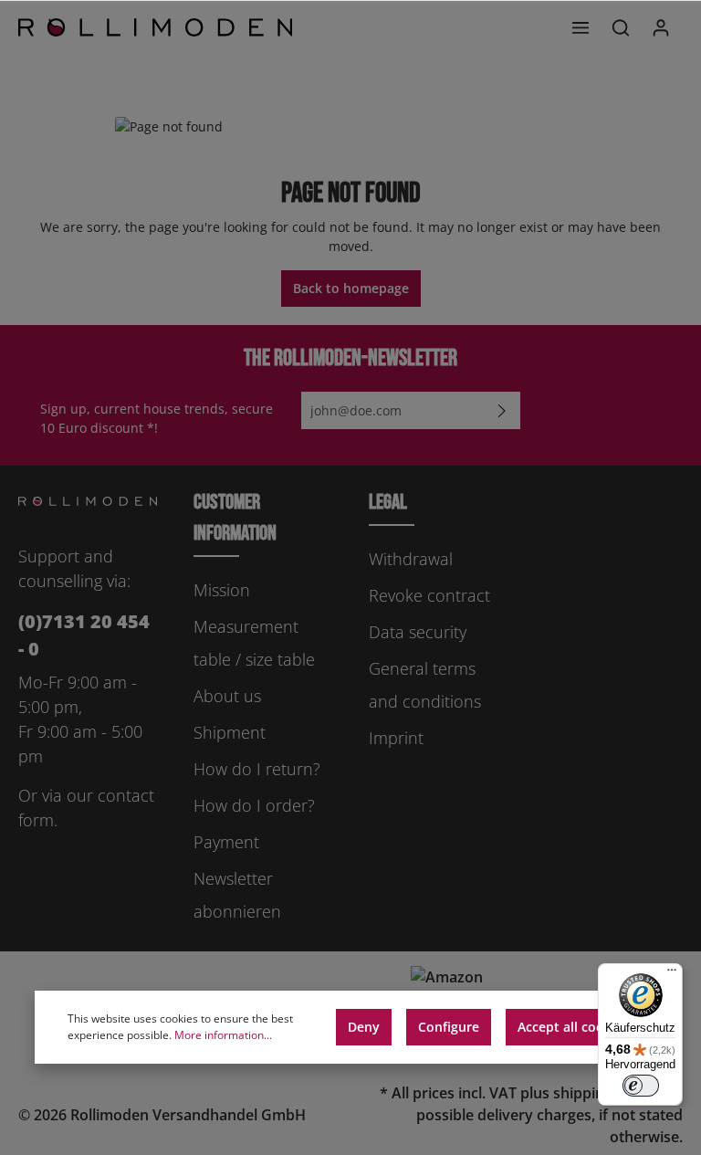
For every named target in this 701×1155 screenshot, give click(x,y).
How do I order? (254, 805)
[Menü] (672, 974)
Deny (364, 1026)
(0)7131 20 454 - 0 (84, 635)
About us (227, 696)
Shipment (230, 732)
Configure (448, 1026)
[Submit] (502, 410)
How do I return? (257, 769)
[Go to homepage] (155, 27)
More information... (223, 1035)
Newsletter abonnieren (237, 894)
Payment (226, 842)
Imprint (396, 738)
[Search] (620, 27)
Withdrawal (411, 559)
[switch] (641, 1086)
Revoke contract (429, 595)
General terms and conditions (425, 684)
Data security (417, 632)
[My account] (661, 27)
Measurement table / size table (254, 642)
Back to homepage (351, 288)
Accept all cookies (573, 1026)
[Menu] (580, 27)
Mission (222, 590)
